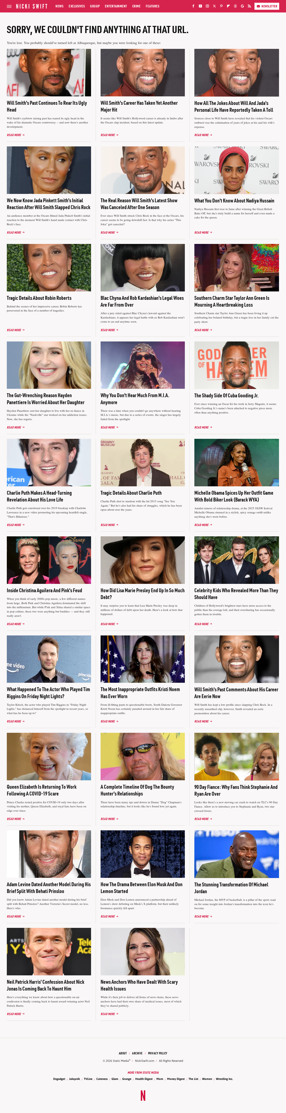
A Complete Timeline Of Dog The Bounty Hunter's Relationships (137, 790)
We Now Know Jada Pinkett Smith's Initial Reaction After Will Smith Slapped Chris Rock (48, 203)
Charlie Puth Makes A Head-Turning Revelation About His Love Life (39, 496)
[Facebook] (193, 6)
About (123, 1053)
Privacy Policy (157, 1053)
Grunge (126, 1078)
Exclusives (77, 6)
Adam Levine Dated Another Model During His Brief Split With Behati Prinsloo (49, 887)
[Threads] (235, 6)
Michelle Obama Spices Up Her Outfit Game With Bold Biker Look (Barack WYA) (233, 496)
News (59, 6)
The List (193, 1078)
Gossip (95, 6)
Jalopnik (74, 1078)
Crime (136, 6)
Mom (159, 1078)
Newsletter (269, 6)
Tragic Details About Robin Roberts (39, 298)
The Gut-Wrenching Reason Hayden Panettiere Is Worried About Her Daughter (45, 398)
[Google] (242, 6)
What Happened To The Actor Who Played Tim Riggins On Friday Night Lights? (48, 692)
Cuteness (102, 1078)
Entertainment (116, 6)
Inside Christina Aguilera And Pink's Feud (44, 590)
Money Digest (176, 1078)
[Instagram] (207, 6)
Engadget (59, 1078)
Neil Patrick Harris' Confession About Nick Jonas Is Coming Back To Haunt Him (45, 985)
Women (207, 1078)
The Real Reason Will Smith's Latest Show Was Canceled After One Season (139, 203)
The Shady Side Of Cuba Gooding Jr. (226, 395)
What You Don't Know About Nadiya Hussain (234, 200)
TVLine (88, 1078)
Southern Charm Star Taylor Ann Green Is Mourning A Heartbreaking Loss (231, 301)
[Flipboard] (228, 6)
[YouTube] (200, 6)
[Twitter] (214, 6)
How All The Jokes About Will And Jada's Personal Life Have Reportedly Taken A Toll (233, 106)
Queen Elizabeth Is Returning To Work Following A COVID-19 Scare (41, 790)
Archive (137, 1053)
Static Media (121, 1060)
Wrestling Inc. (224, 1078)
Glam (114, 1078)
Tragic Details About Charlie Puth (131, 492)
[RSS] (249, 6)
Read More (14, 135)
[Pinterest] (221, 6)
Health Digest (144, 1078)
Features (152, 6)
